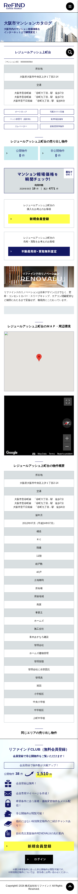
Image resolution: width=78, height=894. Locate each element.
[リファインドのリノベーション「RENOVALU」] (39, 284)
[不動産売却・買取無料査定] (39, 251)
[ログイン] (39, 859)
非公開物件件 (58, 153)
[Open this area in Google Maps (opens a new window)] (11, 452)
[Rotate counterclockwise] (63, 423)
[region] (39, 425)
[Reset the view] (67, 423)
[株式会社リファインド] (14, 6)
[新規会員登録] (39, 219)
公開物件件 (21, 153)
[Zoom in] (67, 438)
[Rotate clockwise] (70, 423)
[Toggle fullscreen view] (68, 402)
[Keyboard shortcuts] (33, 454)
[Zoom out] (67, 446)
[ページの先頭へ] (70, 887)
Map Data (42, 454)
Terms (52, 454)
